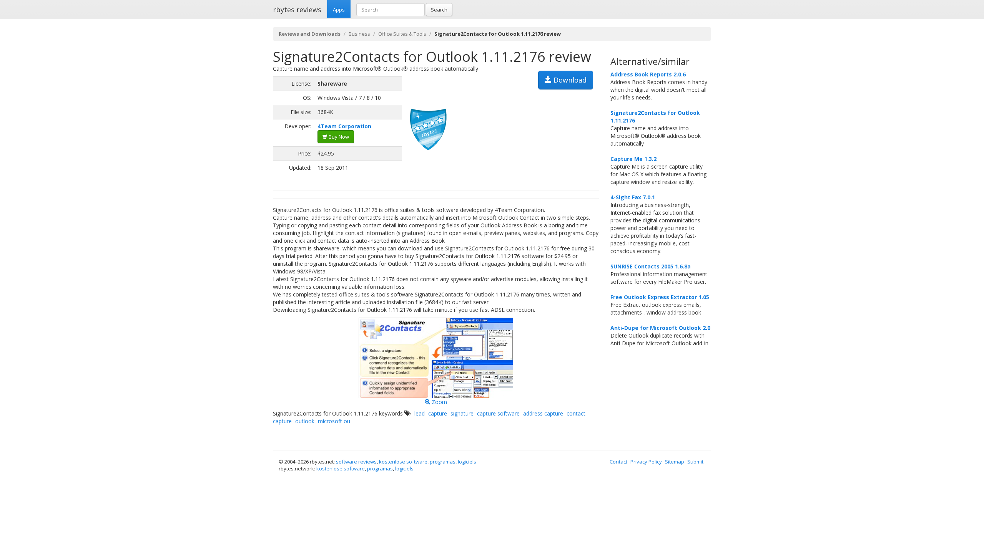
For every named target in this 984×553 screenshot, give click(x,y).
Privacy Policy (646, 461)
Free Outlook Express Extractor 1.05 (659, 297)
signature (462, 413)
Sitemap (674, 461)
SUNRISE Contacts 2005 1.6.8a (650, 266)
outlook (304, 421)
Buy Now (338, 136)
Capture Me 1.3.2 (633, 158)
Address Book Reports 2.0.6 (648, 74)
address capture (543, 413)
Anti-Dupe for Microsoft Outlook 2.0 (660, 327)
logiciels (467, 461)
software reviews (356, 461)
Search (439, 9)
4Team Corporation (344, 126)
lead (419, 413)
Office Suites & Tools (402, 33)
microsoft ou (334, 421)
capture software (498, 413)
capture (437, 413)
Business (359, 33)
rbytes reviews (297, 9)
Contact (618, 461)
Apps (339, 9)
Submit (695, 461)
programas (442, 461)
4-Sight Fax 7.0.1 (632, 197)
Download (569, 79)
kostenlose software (403, 461)
